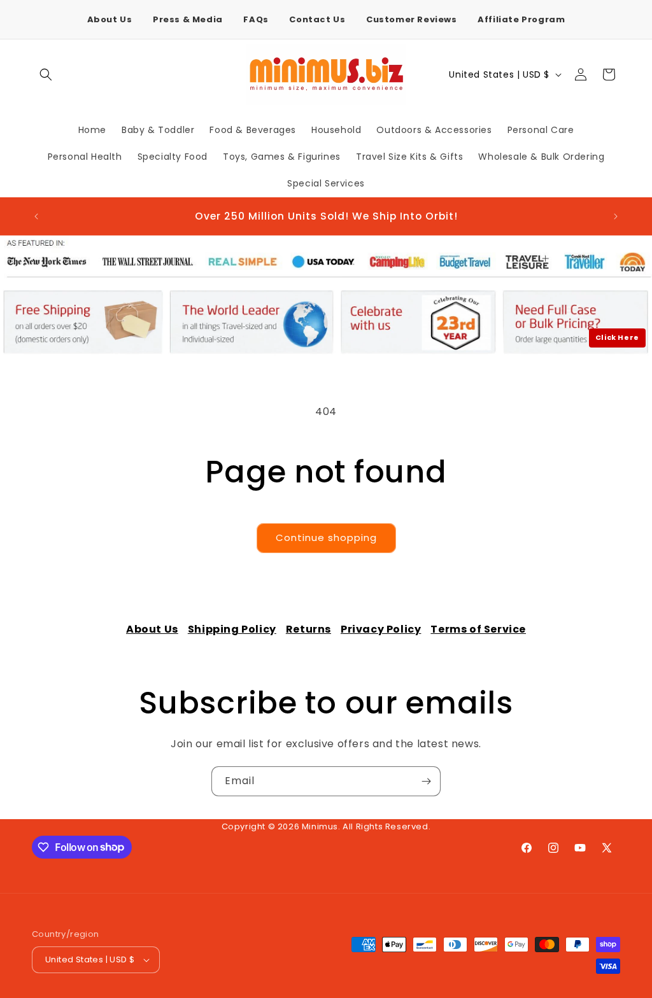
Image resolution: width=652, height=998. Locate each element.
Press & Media (188, 19)
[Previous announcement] (36, 216)
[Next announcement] (616, 216)
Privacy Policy (381, 629)
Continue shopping (326, 537)
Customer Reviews (411, 19)
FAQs (255, 19)
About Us (109, 19)
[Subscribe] (426, 781)
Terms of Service (478, 629)
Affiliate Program (521, 19)
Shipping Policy (232, 629)
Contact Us (317, 19)
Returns (308, 629)
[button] (46, 74)
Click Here (617, 337)
